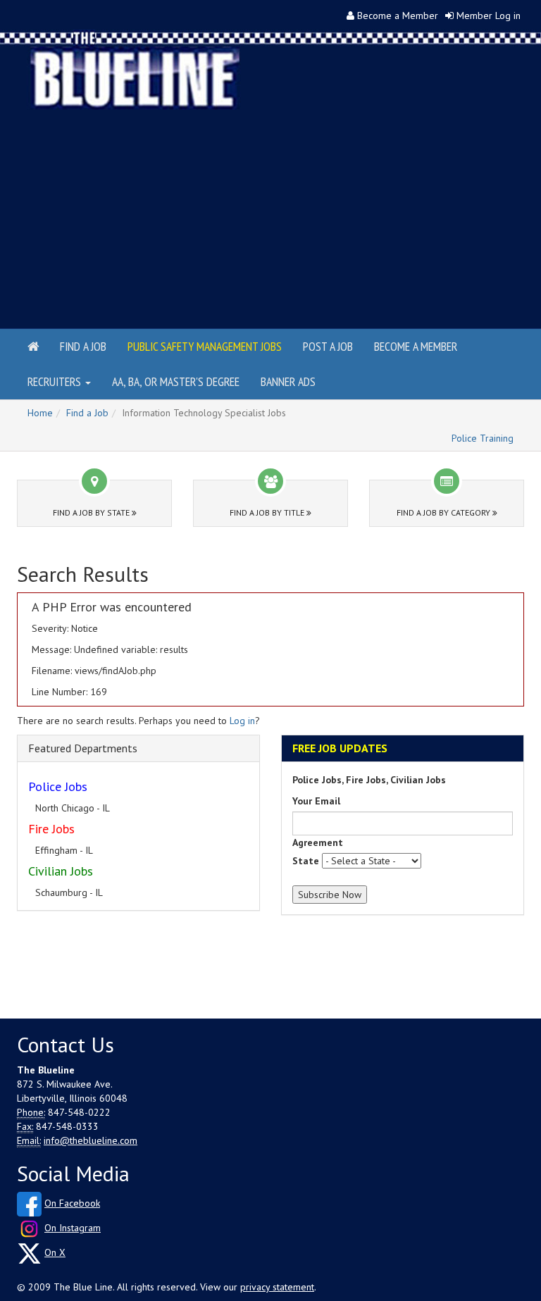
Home (40, 412)
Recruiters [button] (55, 381)
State (305, 860)
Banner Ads (288, 381)
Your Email (316, 801)
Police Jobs (57, 786)
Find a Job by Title (268, 512)
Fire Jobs (51, 829)
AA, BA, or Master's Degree (176, 381)
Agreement (317, 842)
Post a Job (328, 346)
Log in (242, 720)
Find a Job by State (92, 512)
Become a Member (397, 15)
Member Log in (488, 15)
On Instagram (72, 1227)
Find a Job (83, 346)
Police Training (483, 438)
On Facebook (72, 1203)
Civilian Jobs (60, 871)
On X (55, 1252)
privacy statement (277, 1287)
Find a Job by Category (444, 512)
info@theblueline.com (90, 1140)
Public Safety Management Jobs (205, 346)
